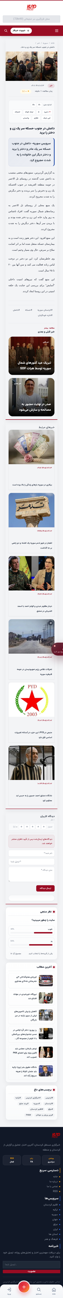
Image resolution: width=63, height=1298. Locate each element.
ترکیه (55, 1210)
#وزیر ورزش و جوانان (44, 1115)
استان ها (53, 1234)
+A (34, 105)
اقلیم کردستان (51, 1205)
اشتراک (17, 112)
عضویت (32, 1271)
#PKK (28, 1115)
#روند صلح (24, 1103)
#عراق (50, 1109)
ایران (55, 1229)
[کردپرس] (31, 8)
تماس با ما (52, 1186)
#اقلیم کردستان (36, 1109)
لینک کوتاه (29, 112)
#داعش (16, 310)
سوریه (45, 43)
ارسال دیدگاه (45, 888)
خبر (38, 43)
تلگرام (36, 118)
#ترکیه (18, 1097)
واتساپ (26, 118)
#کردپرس (49, 1097)
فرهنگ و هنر (51, 1239)
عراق (55, 1224)
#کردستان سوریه (44, 310)
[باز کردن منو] (56, 30)
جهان (55, 1219)
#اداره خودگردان (45, 315)
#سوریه (36, 1103)
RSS (55, 1191)
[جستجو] (6, 31)
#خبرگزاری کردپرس (33, 1097)
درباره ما (54, 1181)
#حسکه (28, 310)
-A (39, 105)
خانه (53, 43)
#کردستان (49, 1103)
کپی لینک (46, 118)
